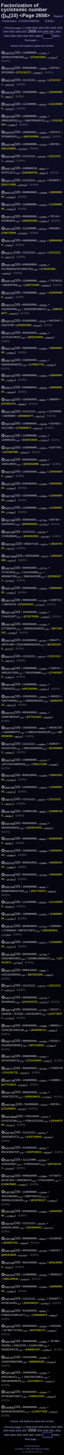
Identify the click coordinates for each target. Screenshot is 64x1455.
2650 (41, 28)
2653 (59, 28)
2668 (38, 36)
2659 (39, 31)
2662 (58, 31)
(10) (10, 52)
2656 (18, 31)
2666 (25, 36)
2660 (45, 31)
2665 (19, 36)
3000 (56, 36)
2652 (53, 28)
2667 (31, 36)
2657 (24, 31)
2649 (35, 28)
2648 (28, 28)
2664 (13, 36)
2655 (12, 31)
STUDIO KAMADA (29, 21)
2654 (6, 31)
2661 (52, 31)
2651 (47, 28)
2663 (7, 36)
